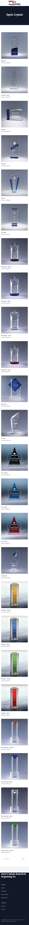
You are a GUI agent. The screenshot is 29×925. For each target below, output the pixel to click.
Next (23, 858)
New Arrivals (4, 897)
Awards (3, 888)
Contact (3, 909)
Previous (7, 858)
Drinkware (3, 891)
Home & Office (4, 894)
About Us (3, 906)
